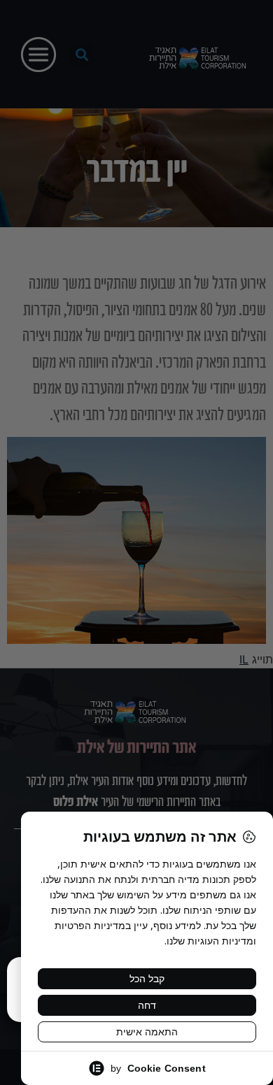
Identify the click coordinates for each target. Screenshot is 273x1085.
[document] (136, 542)
